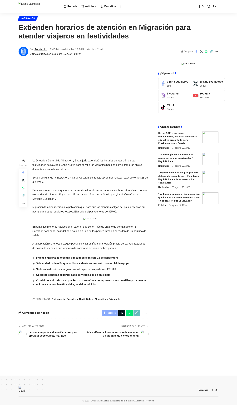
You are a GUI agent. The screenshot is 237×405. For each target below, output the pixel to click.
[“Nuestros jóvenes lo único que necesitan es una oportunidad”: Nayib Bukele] (210, 159)
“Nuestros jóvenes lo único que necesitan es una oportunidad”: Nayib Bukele (175, 157)
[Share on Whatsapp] (206, 51)
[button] (120, 6)
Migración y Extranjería (107, 299)
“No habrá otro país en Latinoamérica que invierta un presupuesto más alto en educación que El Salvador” (179, 197)
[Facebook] (199, 6)
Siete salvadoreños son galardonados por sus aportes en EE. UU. (76, 269)
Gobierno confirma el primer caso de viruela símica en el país (73, 274)
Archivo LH (41, 49)
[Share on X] (201, 51)
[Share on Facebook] (196, 51)
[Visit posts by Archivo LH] (23, 51)
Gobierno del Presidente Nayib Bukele (73, 299)
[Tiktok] (174, 107)
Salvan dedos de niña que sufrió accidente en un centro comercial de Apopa (82, 263)
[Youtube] (208, 95)
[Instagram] (174, 95)
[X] (203, 6)
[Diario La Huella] (39, 6)
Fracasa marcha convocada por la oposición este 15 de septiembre (77, 257)
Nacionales (28, 18)
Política (162, 205)
